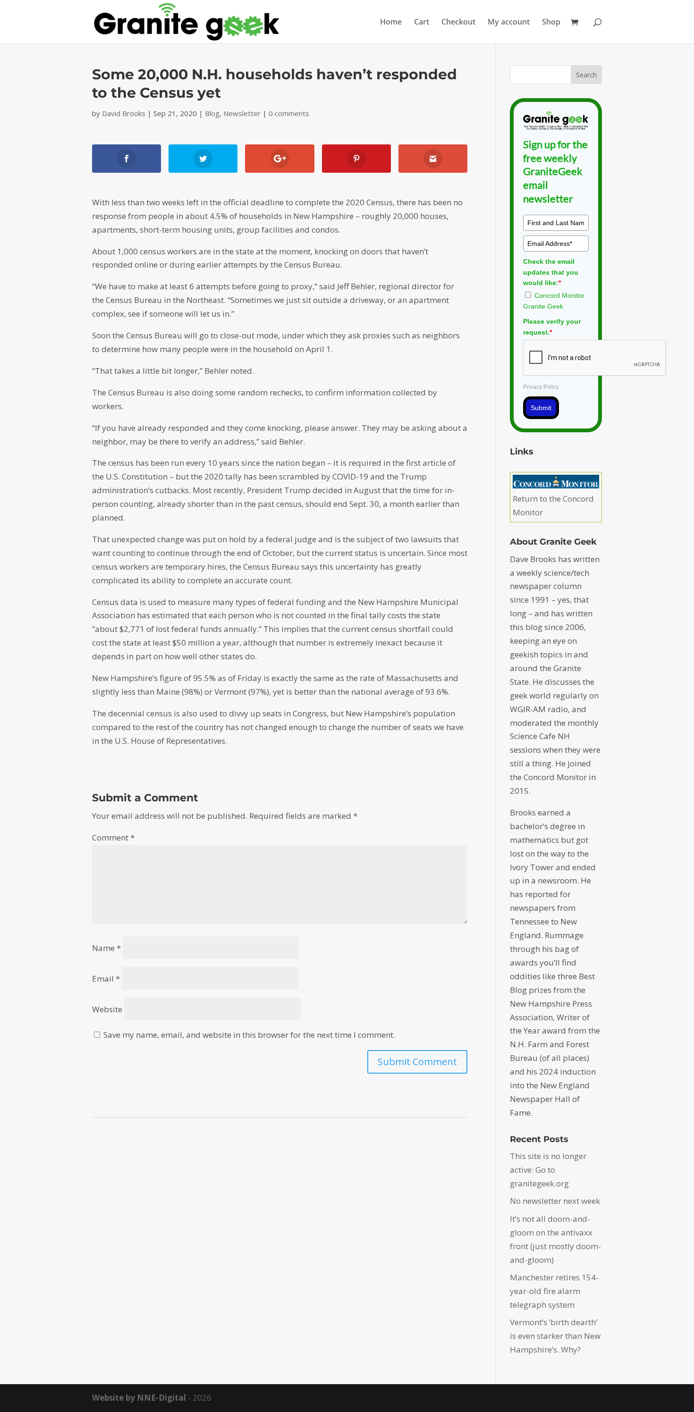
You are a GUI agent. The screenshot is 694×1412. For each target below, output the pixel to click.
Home (391, 22)
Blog (212, 113)
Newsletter (242, 113)
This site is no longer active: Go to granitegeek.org (548, 1170)
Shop (551, 22)
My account (509, 22)
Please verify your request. (552, 327)
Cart (421, 22)
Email (106, 978)
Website (107, 1009)
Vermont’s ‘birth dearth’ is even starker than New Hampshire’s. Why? (555, 1336)
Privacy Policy (541, 387)
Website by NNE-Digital (139, 1397)
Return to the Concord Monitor (553, 505)
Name (106, 947)
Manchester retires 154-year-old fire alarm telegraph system (554, 1291)
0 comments (289, 113)
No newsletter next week (555, 1200)
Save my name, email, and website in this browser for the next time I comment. (249, 1034)
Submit (541, 408)
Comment (113, 837)
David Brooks (123, 113)
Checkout (458, 22)
